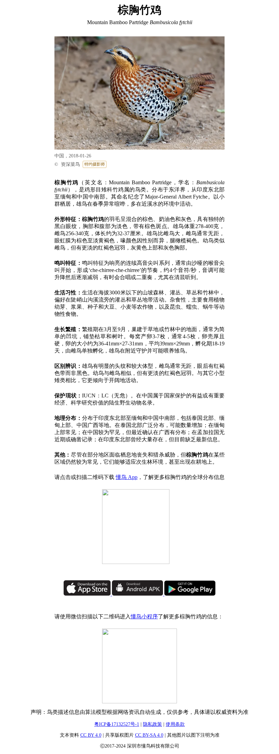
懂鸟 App (126, 477)
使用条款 (175, 724)
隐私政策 (152, 724)
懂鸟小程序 (144, 616)
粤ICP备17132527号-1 (116, 724)
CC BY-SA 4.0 (149, 735)
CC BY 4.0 (90, 735)
